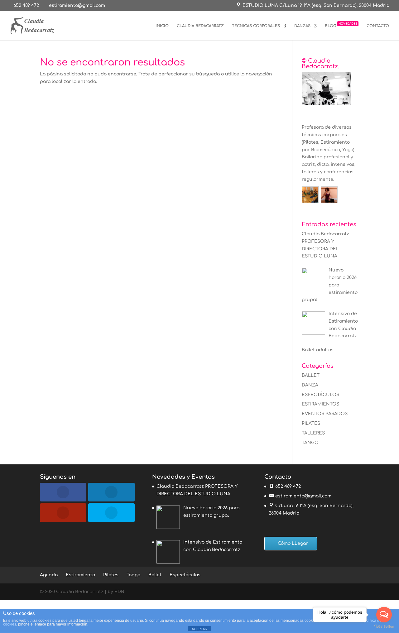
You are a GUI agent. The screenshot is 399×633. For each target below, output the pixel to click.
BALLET (311, 375)
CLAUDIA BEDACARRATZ (200, 26)
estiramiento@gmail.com (303, 496)
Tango (133, 575)
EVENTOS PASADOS (325, 413)
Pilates (110, 575)
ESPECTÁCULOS (320, 394)
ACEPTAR (199, 629)
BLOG (341, 25)
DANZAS (302, 26)
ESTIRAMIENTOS (320, 404)
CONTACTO (378, 26)
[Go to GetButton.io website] (384, 627)
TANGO (310, 442)
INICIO (162, 26)
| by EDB (114, 591)
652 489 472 (26, 5)
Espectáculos (185, 575)
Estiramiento (80, 575)
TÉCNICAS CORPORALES (256, 26)
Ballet (154, 575)
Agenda (49, 575)
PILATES (311, 423)
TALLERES (313, 433)
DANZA (310, 385)
